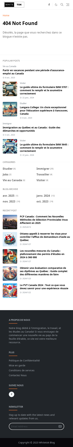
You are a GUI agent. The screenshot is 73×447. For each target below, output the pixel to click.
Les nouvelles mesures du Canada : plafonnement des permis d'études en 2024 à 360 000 (42, 254)
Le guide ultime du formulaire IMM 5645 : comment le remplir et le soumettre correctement (44, 148)
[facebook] (49, 5)
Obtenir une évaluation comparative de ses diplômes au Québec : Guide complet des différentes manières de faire (43, 271)
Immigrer (7, 123)
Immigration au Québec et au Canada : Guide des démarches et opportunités (31, 129)
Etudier (23, 103)
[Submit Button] (60, 426)
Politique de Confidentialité (24, 360)
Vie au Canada (9, 66)
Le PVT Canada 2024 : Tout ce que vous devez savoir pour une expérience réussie (44, 286)
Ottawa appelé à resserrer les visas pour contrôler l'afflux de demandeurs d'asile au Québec (45, 237)
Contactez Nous (18, 375)
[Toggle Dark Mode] (56, 4)
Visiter (23, 83)
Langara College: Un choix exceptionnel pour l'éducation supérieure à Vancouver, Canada (44, 110)
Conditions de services (21, 370)
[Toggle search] (62, 5)
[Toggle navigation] (67, 4)
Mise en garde (17, 365)
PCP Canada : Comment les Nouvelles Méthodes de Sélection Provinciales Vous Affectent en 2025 (44, 220)
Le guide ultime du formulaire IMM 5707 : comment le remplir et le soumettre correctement (44, 90)
